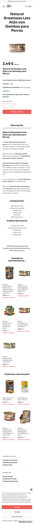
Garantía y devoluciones (10, 481)
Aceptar (17, 507)
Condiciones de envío (10, 479)
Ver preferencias (17, 516)
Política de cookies (7, 520)
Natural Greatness (19, 250)
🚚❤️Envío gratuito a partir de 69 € (17, 1)
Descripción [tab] (17, 125)
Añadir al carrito (17, 112)
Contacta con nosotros (10, 460)
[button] (31, 489)
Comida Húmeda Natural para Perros (19, 248)
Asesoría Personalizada (10, 462)
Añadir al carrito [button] (9, 297)
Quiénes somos (8, 465)
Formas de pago (8, 476)
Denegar (17, 512)
